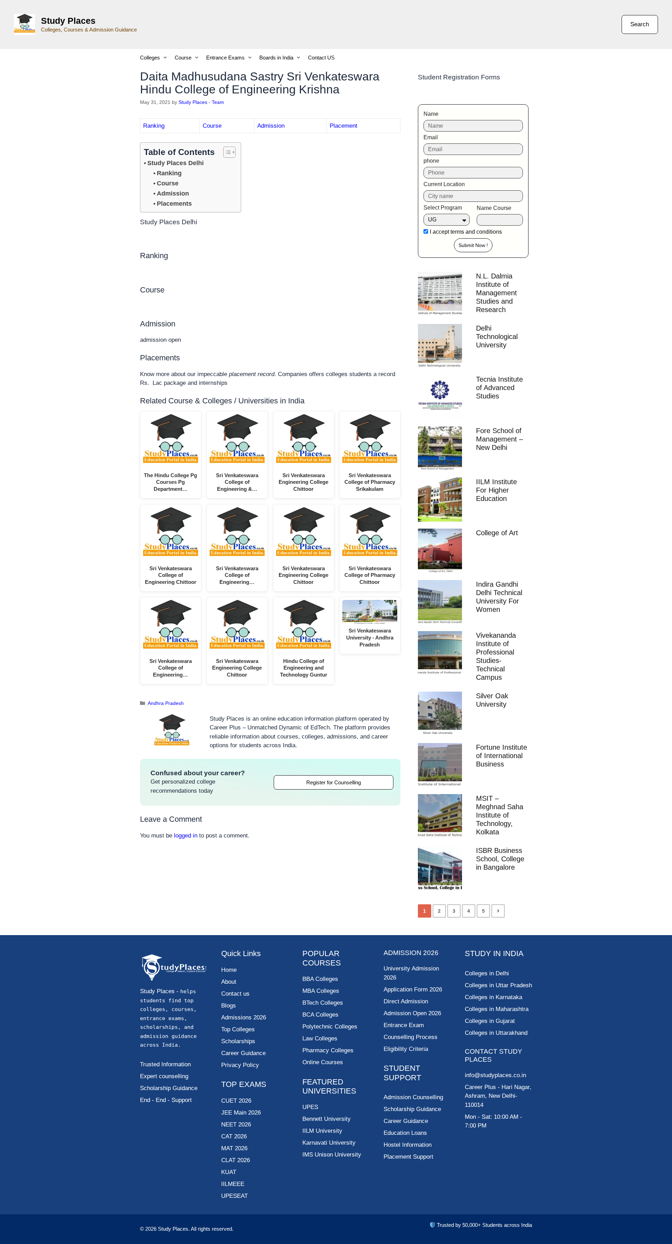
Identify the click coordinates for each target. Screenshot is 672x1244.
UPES (310, 1107)
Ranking (153, 125)
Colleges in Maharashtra (496, 1009)
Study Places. (174, 1229)
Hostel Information (408, 1144)
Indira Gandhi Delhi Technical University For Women (499, 596)
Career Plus (480, 1087)
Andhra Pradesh (166, 703)
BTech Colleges (322, 1002)
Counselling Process (411, 1037)
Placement (343, 125)
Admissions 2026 (243, 1017)
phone (431, 161)
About (228, 981)
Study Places (68, 21)
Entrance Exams (225, 58)
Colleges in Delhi (487, 973)
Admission (271, 125)
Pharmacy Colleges (328, 1050)
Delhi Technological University (497, 336)
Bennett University (326, 1119)
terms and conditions (476, 232)
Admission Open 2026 (412, 1013)
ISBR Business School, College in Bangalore (500, 859)
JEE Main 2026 (241, 1112)
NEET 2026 (236, 1124)
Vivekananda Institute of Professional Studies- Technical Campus (496, 656)
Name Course (494, 208)
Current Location (444, 184)
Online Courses (322, 1062)
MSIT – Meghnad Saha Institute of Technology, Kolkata (499, 815)
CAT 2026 (234, 1136)
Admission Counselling (413, 1097)
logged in (185, 835)
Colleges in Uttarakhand (496, 1033)
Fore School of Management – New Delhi (499, 439)
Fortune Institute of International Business (501, 755)
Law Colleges (319, 1038)
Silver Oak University (492, 700)
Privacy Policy (240, 1065)
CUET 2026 (236, 1100)
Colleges (150, 58)
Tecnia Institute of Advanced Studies (499, 387)
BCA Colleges (320, 1014)
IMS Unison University (331, 1154)
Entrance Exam (404, 1025)
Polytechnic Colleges (329, 1026)
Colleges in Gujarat (490, 1021)
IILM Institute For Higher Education (496, 490)
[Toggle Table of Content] (226, 152)
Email (431, 137)
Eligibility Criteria (406, 1049)
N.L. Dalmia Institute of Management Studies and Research (496, 292)
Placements (174, 203)
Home (229, 970)
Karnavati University (329, 1142)
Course (183, 58)
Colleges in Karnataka (493, 997)
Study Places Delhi (175, 163)
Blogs (228, 1005)
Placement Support (408, 1156)
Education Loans (405, 1133)
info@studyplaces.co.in (495, 1075)
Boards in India (276, 58)
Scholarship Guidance (412, 1109)
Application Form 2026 (413, 989)
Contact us (235, 993)
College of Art (497, 533)
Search (639, 24)
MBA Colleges (320, 991)
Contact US (321, 58)
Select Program (443, 208)
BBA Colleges (320, 979)
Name (431, 114)
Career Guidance (406, 1121)
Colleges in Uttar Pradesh (498, 985)
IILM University (322, 1131)
